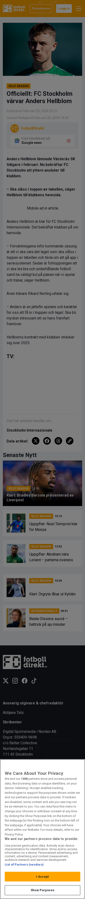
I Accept (42, 876)
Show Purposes (42, 890)
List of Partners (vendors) (24, 864)
